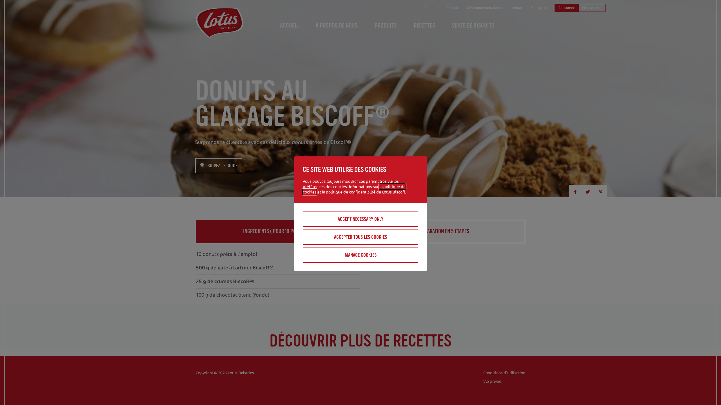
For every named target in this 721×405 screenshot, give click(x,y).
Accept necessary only (360, 219)
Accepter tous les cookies (360, 237)
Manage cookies (361, 255)
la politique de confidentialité (348, 192)
